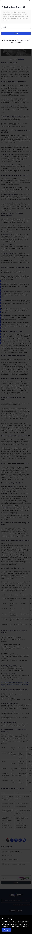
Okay (16, 33)
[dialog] (16, 467)
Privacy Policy (24, 926)
